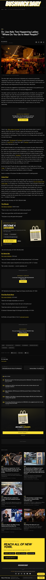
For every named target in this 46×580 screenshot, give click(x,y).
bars (3, 345)
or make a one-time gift (7, 243)
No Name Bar (5, 253)
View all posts (3, 361)
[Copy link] (44, 42)
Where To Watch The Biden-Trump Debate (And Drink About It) (10, 525)
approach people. (24, 317)
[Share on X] (39, 42)
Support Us (23, 281)
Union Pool (10, 142)
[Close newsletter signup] (44, 577)
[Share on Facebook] (36, 42)
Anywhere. (18, 155)
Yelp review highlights (6, 256)
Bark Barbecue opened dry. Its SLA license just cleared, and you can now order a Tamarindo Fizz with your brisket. (11, 470)
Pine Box (26, 142)
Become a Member (23, 119)
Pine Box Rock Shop (7, 294)
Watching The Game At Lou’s (31, 524)
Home (2, 9)
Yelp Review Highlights (6, 206)
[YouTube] (30, 573)
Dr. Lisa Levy (4, 359)
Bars (6, 9)
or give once (23, 435)
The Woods (12, 140)
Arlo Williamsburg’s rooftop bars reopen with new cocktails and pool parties (10, 499)
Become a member (10, 241)
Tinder (2, 168)
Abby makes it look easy (13, 129)
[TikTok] (19, 573)
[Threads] (24, 573)
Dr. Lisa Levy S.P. (9, 345)
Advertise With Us (23, 334)
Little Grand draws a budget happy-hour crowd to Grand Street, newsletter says (33, 499)
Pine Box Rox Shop (33, 345)
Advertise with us (10, 557)
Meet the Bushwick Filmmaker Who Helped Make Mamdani (25, 571)
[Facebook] (27, 573)
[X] (21, 573)
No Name (20, 140)
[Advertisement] (23, 20)
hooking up (17, 345)
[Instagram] (16, 573)
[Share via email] (41, 42)
